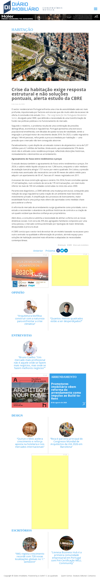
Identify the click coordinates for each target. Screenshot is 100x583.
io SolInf (41, 576)
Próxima (50, 250)
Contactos (92, 576)
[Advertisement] (70, 270)
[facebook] (58, 250)
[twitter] (62, 250)
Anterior (38, 250)
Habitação (62, 245)
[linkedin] (66, 250)
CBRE (70, 245)
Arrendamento (64, 377)
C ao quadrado (52, 576)
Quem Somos (66, 576)
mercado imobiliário (81, 245)
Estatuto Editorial (80, 576)
